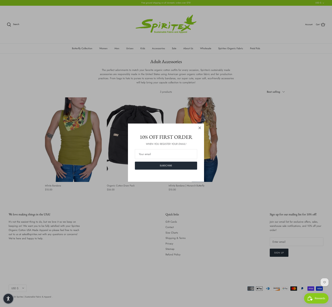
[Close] (200, 128)
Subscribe (166, 165)
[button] (8, 298)
